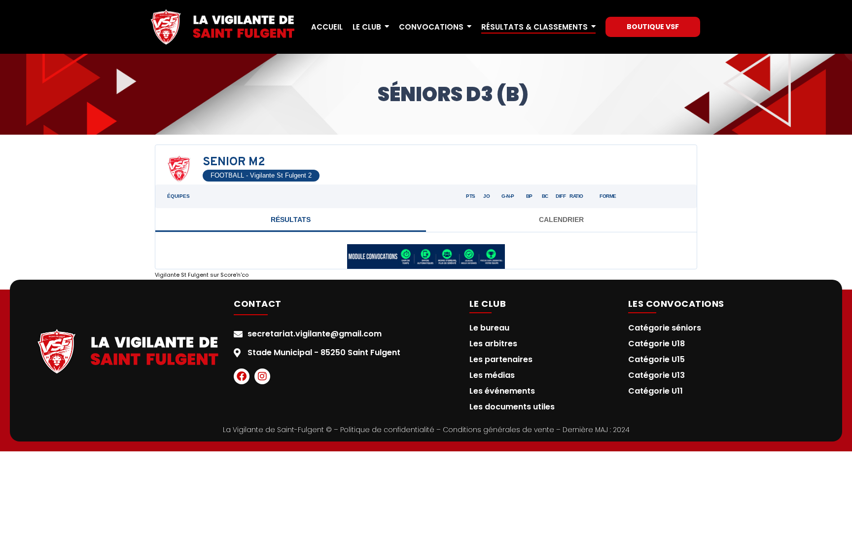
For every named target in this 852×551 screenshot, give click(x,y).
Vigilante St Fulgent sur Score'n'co (201, 275)
